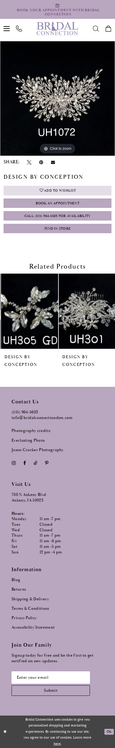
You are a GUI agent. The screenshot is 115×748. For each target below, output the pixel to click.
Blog (16, 580)
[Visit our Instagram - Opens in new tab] (14, 463)
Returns (19, 589)
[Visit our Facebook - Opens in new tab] (24, 463)
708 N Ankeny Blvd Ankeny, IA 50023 (29, 497)
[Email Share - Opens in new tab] (53, 162)
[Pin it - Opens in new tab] (41, 162)
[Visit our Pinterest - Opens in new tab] (47, 463)
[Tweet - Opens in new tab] (29, 162)
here (57, 744)
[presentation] (28, 311)
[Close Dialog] (5, 731)
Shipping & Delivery (30, 599)
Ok (109, 731)
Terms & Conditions (30, 608)
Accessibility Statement (33, 627)
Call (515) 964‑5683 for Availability (57, 215)
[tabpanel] (57, 98)
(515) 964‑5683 (25, 412)
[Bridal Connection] (57, 28)
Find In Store (57, 228)
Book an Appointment (57, 203)
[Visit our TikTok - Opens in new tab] (35, 463)
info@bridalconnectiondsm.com (42, 417)
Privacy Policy (24, 618)
